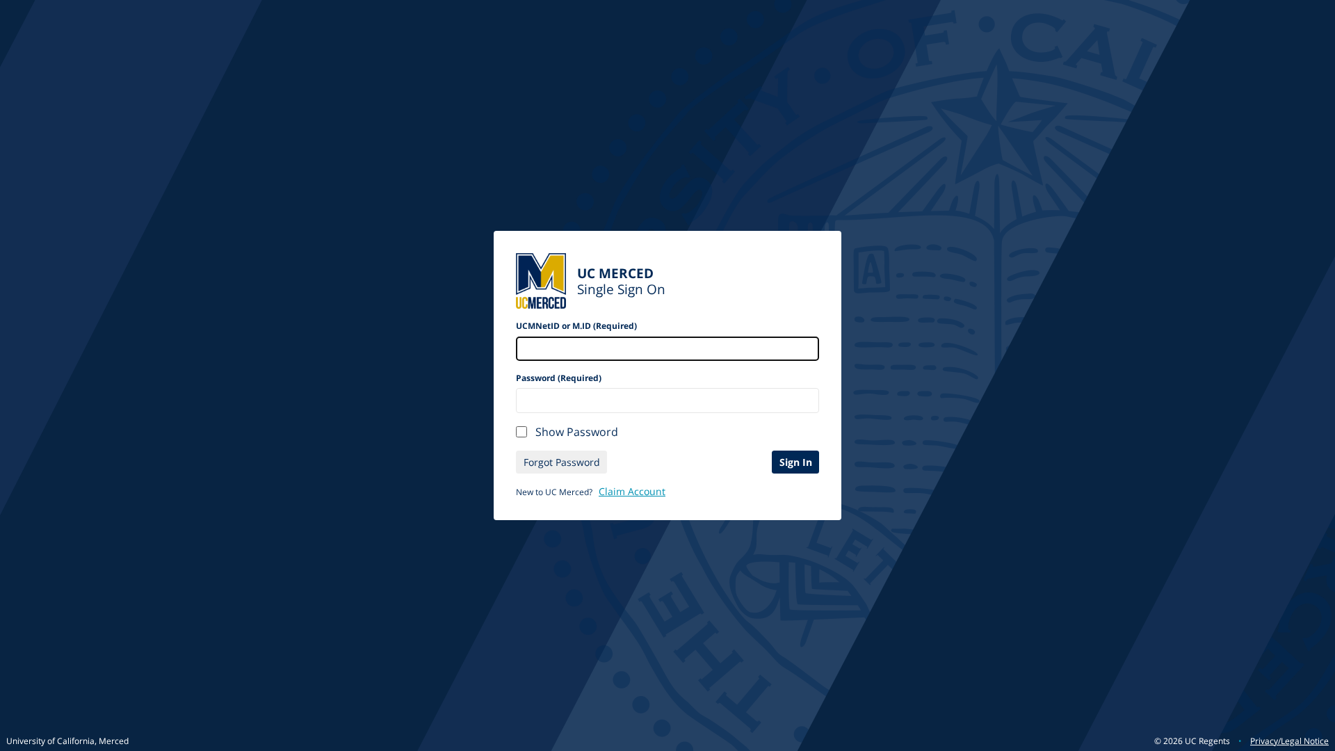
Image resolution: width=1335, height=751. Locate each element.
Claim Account (632, 491)
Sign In (795, 462)
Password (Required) (558, 378)
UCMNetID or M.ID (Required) (576, 326)
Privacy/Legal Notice (1289, 741)
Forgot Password (562, 462)
